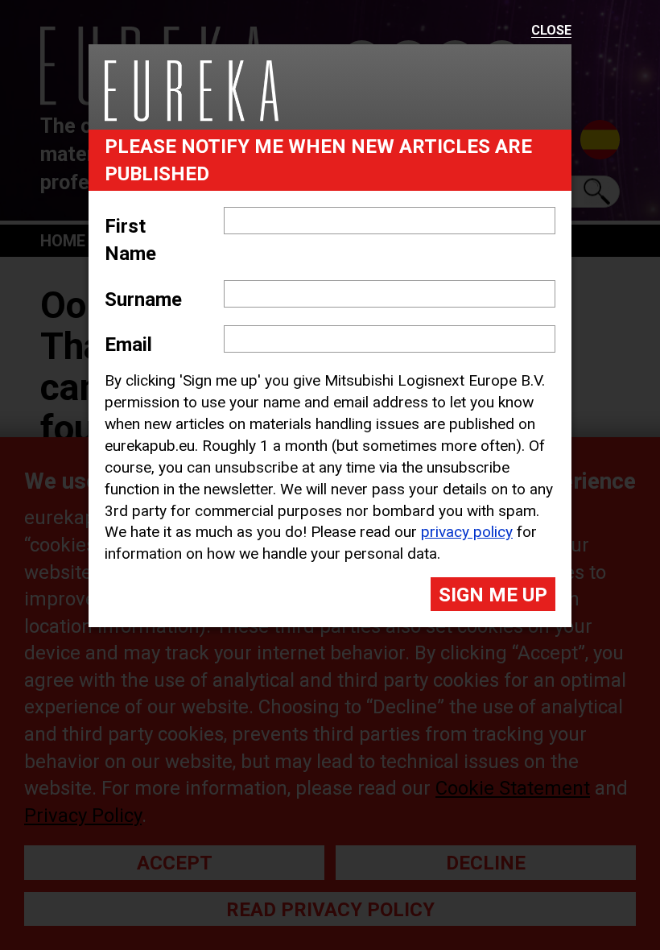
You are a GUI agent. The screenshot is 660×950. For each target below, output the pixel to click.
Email (128, 344)
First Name (130, 240)
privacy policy (467, 531)
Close (551, 31)
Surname (143, 299)
